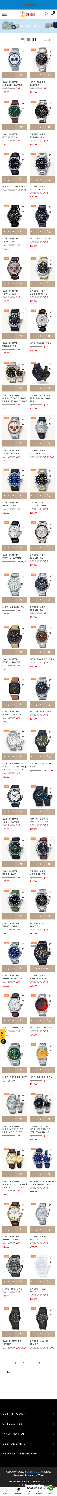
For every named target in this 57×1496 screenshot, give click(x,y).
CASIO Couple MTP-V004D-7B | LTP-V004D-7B (14, 766)
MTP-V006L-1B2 (13, 186)
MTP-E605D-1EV (41, 1027)
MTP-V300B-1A (40, 238)
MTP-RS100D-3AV (14, 1077)
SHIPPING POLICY (19, 1481)
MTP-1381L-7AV (40, 343)
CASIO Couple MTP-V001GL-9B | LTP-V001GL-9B (14, 1184)
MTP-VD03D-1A (40, 711)
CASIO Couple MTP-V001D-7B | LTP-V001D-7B (13, 1129)
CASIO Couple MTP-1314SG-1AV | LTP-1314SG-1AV (14, 398)
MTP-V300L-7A (12, 1027)
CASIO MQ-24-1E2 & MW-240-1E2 (40, 398)
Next (10, 1372)
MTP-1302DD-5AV (42, 659)
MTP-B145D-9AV (41, 1077)
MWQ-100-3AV (12, 1288)
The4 (41, 1475)
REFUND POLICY (42, 1481)
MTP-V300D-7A (13, 607)
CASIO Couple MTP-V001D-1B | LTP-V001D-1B (41, 1129)
